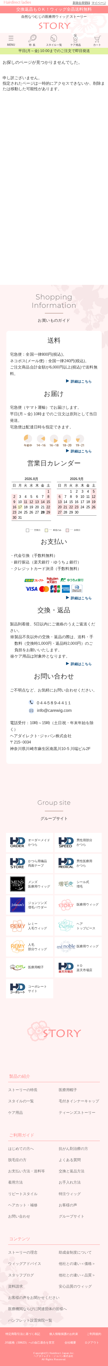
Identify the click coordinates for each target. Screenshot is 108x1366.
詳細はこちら (81, 381)
